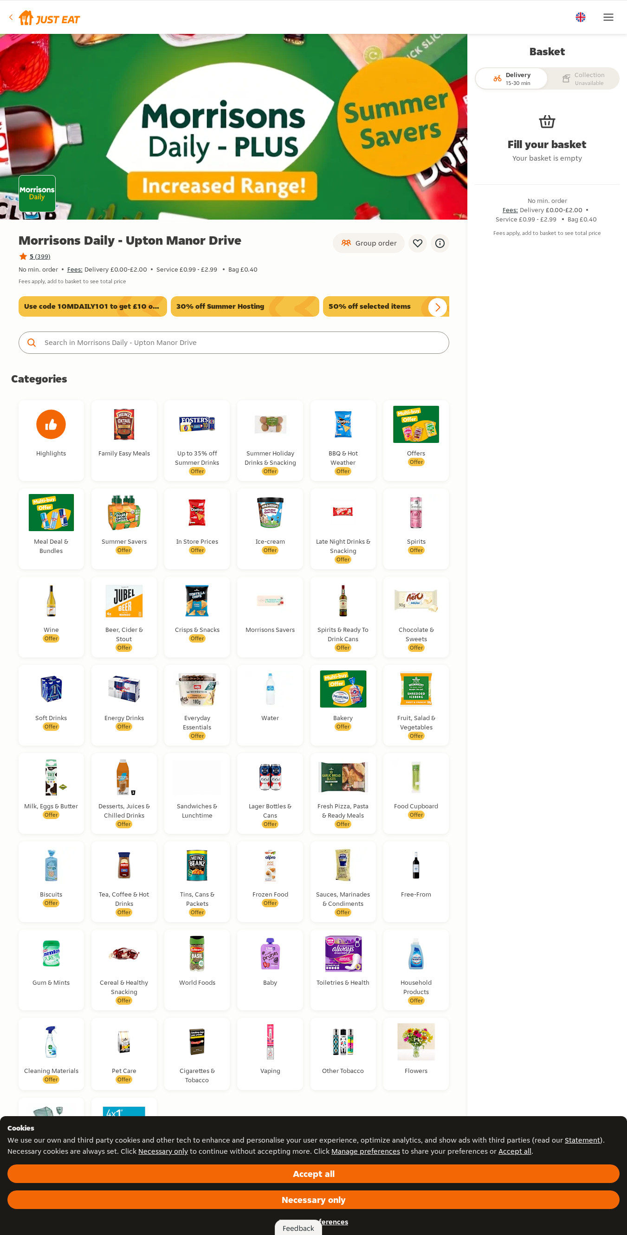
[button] (43, 17)
